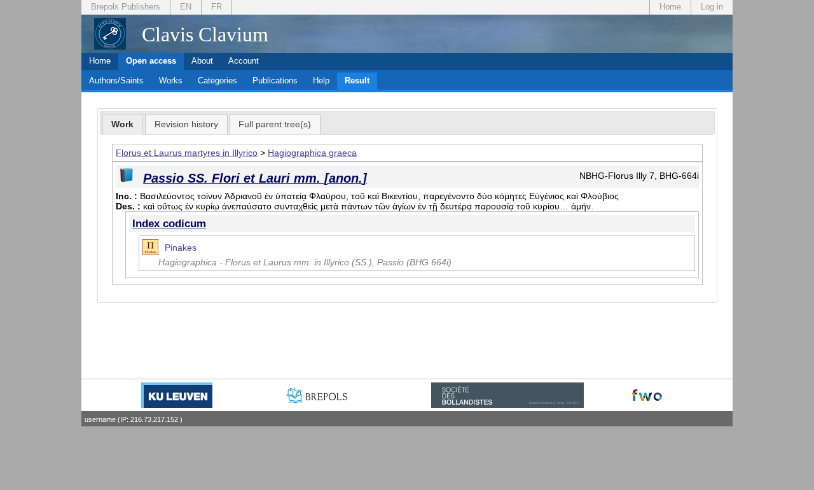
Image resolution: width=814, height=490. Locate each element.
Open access (151, 61)
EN (185, 6)
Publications (275, 80)
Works (171, 80)
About (202, 61)
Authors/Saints (116, 80)
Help (321, 80)
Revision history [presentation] (186, 124)
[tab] (123, 125)
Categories (217, 80)
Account (243, 61)
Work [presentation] (122, 124)
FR (216, 6)
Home (670, 6)
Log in (712, 6)
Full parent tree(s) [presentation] (274, 124)
